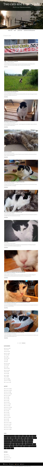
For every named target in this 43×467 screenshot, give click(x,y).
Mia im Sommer (8, 151)
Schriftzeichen (29, 444)
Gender (6, 373)
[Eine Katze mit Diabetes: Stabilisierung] (21, 200)
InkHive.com (21, 466)
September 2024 (8, 393)
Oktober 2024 (7, 392)
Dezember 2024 (7, 388)
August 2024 (7, 395)
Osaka (15, 444)
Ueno (5, 448)
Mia (6, 361)
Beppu (28, 435)
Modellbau (7, 363)
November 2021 (7, 424)
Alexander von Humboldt (9, 435)
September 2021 (7, 427)
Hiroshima (13, 437)
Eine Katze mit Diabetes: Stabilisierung (13, 212)
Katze (6, 356)
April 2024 (6, 402)
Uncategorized (7, 382)
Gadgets (6, 354)
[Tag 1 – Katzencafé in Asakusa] (21, 49)
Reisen (6, 375)
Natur (11, 444)
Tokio (22, 446)
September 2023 (8, 407)
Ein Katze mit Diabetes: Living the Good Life (14, 181)
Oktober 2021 (7, 425)
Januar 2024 (7, 405)
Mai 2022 (6, 420)
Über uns (10, 30)
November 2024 (7, 390)
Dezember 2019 (7, 429)
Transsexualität (32, 446)
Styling (11, 446)
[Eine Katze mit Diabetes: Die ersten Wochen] (21, 321)
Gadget (5, 437)
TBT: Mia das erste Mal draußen (11, 91)
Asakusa (20, 435)
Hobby (17, 437)
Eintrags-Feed (7, 456)
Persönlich (7, 370)
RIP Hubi (6, 242)
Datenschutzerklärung (29, 30)
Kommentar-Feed (8, 457)
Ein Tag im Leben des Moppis (11, 121)
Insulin (23, 437)
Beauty (6, 371)
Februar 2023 (7, 417)
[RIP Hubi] (21, 230)
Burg (31, 435)
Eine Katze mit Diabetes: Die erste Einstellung (14, 272)
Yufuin (12, 448)
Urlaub (8, 448)
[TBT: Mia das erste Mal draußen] (21, 80)
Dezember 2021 (7, 422)
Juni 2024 (6, 398)
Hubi (6, 359)
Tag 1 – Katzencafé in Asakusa (11, 61)
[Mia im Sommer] (21, 140)
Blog (15, 30)
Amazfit (17, 435)
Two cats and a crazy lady (21, 4)
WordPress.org (7, 459)
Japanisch (7, 351)
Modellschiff (7, 444)
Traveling (6, 378)
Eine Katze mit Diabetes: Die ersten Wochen (14, 332)
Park (18, 444)
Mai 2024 (6, 400)
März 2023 (7, 415)
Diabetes (6, 358)
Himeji (9, 437)
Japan (6, 376)
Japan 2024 (20, 30)
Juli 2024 (6, 397)
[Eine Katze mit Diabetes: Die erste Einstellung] (21, 260)
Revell (24, 444)
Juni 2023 (6, 412)
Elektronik (7, 353)
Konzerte (6, 368)
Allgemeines (7, 348)
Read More (6, 66)
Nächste (23, 343)
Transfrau (26, 446)
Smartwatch (6, 446)
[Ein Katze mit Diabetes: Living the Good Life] (21, 170)
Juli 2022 (6, 419)
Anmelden (7, 454)
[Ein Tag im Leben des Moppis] (21, 110)
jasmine (13, 62)
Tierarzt (19, 446)
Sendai (34, 444)
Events (6, 349)
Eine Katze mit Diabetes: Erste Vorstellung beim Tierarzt (17, 302)
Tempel (15, 446)
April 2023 (6, 414)
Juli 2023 (6, 410)
